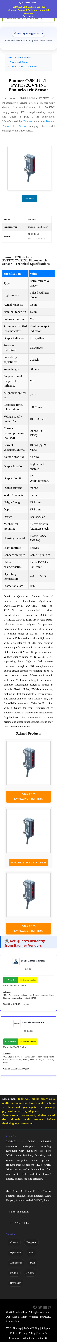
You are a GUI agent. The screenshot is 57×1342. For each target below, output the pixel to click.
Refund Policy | (32, 1328)
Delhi (32, 1262)
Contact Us (42, 1337)
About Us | (29, 1337)
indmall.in (21, 1312)
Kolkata (30, 1272)
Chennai (14, 1242)
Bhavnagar (15, 1283)
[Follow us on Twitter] (40, 1307)
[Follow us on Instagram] (49, 1307)
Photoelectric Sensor (19, 62)
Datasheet (29, 198)
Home (9, 57)
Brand (18, 57)
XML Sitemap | (14, 1328)
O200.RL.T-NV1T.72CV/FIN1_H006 (28, 929)
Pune (31, 1252)
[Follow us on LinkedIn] (45, 1307)
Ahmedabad (16, 1262)
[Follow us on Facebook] (35, 1307)
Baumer (27, 57)
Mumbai (14, 1272)
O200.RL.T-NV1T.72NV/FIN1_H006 (28, 797)
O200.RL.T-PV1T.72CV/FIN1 (23, 67)
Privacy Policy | (28, 1333)
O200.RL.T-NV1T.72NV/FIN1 (28, 862)
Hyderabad (15, 1252)
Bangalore (31, 1242)
